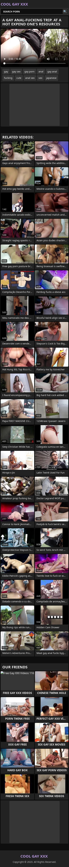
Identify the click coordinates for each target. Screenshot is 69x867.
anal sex (29, 77)
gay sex (16, 71)
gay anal (52, 71)
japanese (51, 77)
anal (41, 71)
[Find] (65, 11)
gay (6, 71)
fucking (8, 77)
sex (40, 77)
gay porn (29, 71)
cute (18, 77)
